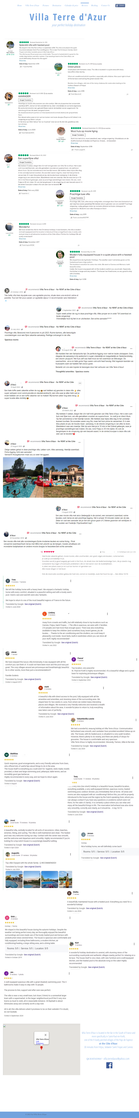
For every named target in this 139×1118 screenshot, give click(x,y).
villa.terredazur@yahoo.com (116, 1058)
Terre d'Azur (80, 16)
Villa (41, 16)
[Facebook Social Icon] (109, 1065)
